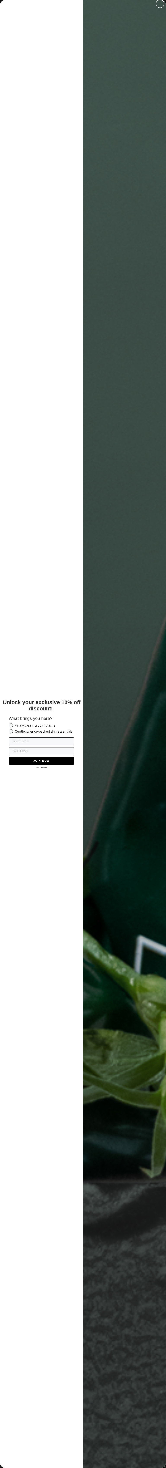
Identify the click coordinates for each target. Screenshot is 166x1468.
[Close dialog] (160, 4)
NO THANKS (42, 768)
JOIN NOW (41, 760)
